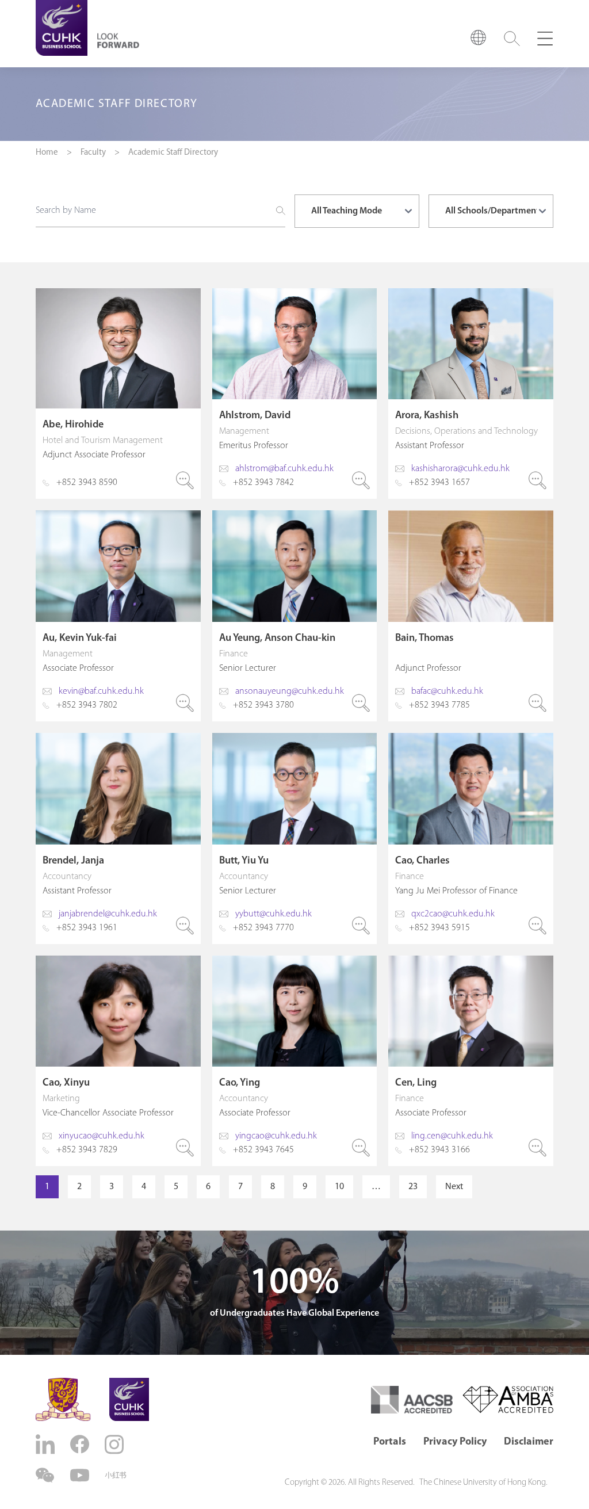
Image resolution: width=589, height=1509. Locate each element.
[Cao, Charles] (470, 838)
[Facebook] (81, 1444)
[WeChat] (47, 1475)
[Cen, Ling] (470, 1061)
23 (413, 1186)
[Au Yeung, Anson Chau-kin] (294, 615)
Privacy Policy (455, 1442)
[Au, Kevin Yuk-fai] (118, 615)
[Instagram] (116, 1444)
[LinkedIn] (47, 1444)
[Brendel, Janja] (118, 838)
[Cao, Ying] (294, 1061)
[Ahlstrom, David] (294, 393)
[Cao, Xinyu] (118, 1061)
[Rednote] (116, 1475)
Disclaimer (528, 1442)
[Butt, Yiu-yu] (294, 838)
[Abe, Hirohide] (118, 393)
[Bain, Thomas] (470, 615)
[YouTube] (81, 1475)
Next (454, 1186)
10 (339, 1186)
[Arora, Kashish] (470, 393)
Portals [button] (389, 1442)
